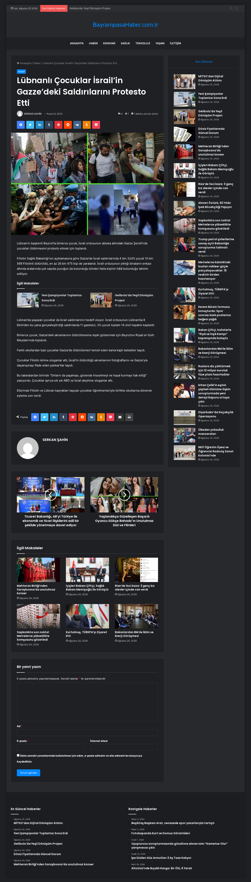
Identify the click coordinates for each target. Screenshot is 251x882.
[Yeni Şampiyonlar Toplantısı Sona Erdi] (28, 300)
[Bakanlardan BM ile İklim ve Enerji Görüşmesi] (136, 616)
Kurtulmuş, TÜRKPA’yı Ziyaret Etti (86, 634)
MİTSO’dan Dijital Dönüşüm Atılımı (210, 78)
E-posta (23, 740)
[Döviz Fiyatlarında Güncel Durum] (184, 134)
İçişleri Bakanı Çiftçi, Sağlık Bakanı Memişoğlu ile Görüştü (87, 587)
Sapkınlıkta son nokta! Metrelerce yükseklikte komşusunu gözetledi (33, 636)
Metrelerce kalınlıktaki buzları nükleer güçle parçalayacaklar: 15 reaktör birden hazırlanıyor (214, 270)
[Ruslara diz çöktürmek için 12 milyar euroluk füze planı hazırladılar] (184, 371)
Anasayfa (77, 43)
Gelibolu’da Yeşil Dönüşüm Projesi (89, 8)
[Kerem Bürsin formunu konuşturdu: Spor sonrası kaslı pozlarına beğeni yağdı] (184, 312)
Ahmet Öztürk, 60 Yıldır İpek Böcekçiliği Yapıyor (215, 205)
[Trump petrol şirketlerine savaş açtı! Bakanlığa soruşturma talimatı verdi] (184, 244)
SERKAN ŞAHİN (33, 113)
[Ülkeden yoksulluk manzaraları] (184, 435)
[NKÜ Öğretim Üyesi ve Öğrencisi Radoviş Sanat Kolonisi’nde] (184, 452)
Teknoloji (143, 43)
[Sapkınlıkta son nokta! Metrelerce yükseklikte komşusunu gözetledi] (38, 616)
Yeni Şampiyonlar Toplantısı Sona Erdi (212, 96)
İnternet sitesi (99, 740)
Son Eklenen (204, 61)
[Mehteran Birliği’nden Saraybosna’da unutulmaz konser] (38, 570)
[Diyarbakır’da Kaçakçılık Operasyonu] (184, 417)
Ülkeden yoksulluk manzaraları (211, 432)
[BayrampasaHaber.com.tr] (125, 24)
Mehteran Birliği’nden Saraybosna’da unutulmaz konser (36, 589)
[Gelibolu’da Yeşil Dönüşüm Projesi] (101, 300)
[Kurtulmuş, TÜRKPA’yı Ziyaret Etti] (87, 616)
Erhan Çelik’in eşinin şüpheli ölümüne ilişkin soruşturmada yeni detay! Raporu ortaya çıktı (214, 393)
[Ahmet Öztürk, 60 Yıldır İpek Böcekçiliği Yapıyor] (184, 208)
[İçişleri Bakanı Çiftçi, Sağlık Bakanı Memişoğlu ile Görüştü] (87, 570)
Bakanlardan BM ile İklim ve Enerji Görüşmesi (134, 634)
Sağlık (125, 43)
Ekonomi (109, 43)
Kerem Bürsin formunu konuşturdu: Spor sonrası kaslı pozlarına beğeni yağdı (214, 313)
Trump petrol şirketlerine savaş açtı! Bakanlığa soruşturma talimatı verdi (216, 245)
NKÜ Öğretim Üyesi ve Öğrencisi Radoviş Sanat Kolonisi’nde (216, 451)
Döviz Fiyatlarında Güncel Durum (211, 131)
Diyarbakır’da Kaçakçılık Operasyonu (215, 414)
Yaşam (160, 43)
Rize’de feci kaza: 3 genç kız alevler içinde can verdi (135, 587)
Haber (93, 43)
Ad (19, 726)
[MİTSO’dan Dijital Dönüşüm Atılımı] (184, 81)
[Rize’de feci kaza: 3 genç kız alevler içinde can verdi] (136, 570)
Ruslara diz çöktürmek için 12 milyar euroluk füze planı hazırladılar (214, 370)
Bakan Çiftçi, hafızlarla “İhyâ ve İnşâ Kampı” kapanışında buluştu (214, 334)
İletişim (175, 43)
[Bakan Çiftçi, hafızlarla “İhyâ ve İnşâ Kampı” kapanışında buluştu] (184, 335)
